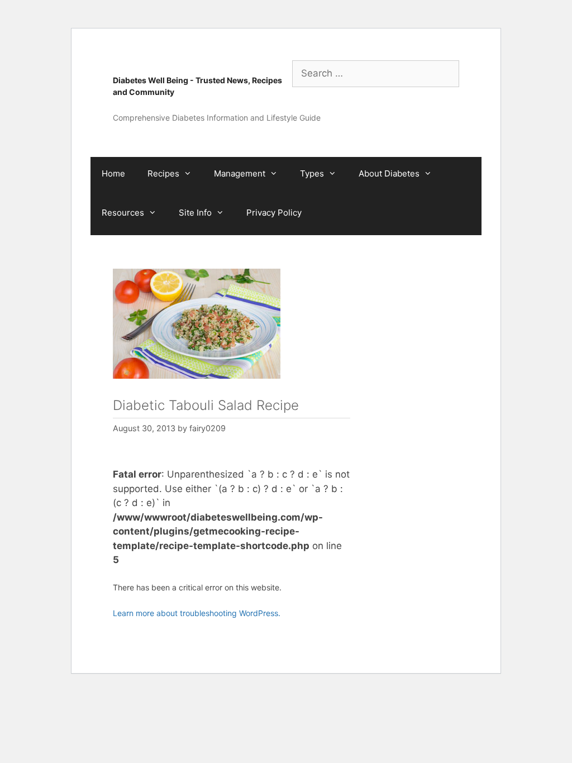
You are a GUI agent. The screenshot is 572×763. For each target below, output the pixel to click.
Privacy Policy (274, 212)
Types (312, 173)
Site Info (195, 212)
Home (113, 173)
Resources (123, 212)
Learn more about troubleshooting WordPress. (196, 613)
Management (239, 173)
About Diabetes (389, 173)
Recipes (163, 173)
